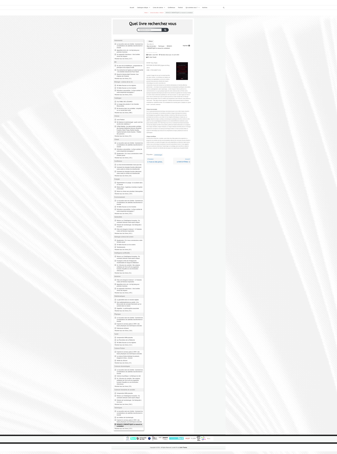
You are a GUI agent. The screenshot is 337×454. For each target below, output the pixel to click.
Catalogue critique (142, 7)
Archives (204, 7)
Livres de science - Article (157, 12)
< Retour (150, 41)
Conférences (171, 7)
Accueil (132, 7)
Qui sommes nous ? (191, 7)
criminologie (158, 155)
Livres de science (158, 7)
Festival (180, 7)
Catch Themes (183, 447)
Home (146, 12)
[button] (186, 45)
